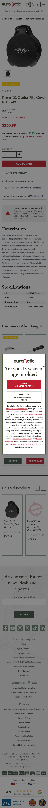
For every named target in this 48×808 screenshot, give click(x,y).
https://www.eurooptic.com (17, 409)
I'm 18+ (24, 384)
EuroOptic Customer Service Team (22, 444)
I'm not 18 (24, 397)
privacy (15, 439)
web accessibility (25, 439)
